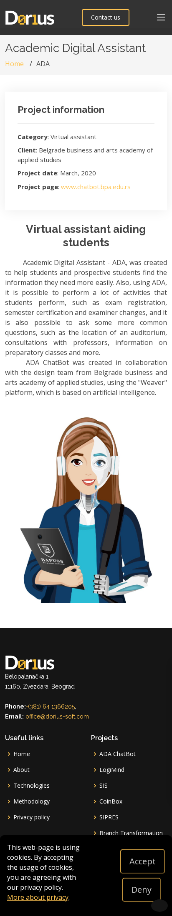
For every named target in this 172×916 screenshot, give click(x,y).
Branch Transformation (131, 833)
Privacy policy (31, 817)
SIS (103, 786)
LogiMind (111, 770)
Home (14, 63)
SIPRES (109, 817)
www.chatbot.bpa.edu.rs (96, 186)
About (21, 770)
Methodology (31, 801)
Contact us (105, 17)
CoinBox (110, 801)
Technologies (31, 786)
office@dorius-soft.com (57, 716)
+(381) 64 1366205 (50, 706)
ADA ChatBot (117, 754)
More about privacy (37, 897)
